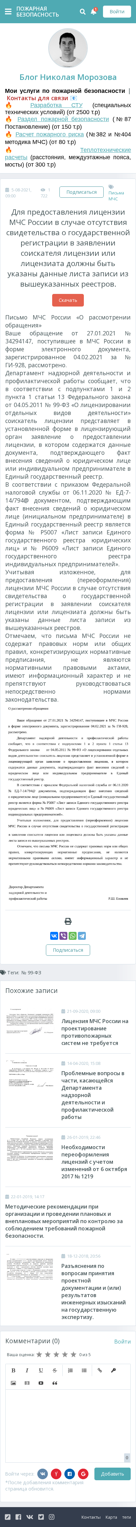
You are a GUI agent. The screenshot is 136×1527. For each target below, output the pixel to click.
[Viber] (63, 936)
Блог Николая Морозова (68, 76)
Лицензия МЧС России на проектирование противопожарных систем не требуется (94, 1032)
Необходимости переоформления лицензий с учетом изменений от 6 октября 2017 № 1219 (94, 1162)
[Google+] (83, 1474)
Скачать (68, 300)
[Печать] (68, 921)
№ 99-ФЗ (31, 972)
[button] (13, 1370)
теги (126, 1517)
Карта (111, 1517)
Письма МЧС (116, 196)
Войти (117, 11)
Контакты (91, 1517)
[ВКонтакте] (54, 936)
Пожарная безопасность (33, 12)
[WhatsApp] (73, 936)
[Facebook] (69, 1474)
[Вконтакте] (42, 1474)
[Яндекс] (56, 1474)
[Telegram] (82, 936)
